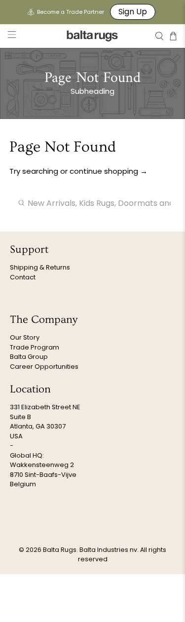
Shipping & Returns (40, 267)
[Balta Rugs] (92, 35)
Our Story (24, 337)
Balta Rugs (59, 549)
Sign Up (132, 11)
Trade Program (34, 347)
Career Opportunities (44, 366)
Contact (23, 277)
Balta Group (29, 356)
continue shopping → (109, 171)
